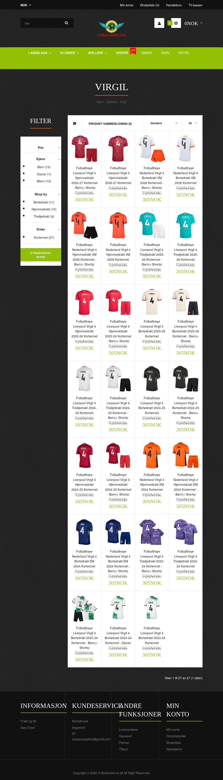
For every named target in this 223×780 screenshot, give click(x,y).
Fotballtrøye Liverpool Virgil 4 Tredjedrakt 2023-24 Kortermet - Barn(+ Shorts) (152, 561)
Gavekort (125, 736)
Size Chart (27, 727)
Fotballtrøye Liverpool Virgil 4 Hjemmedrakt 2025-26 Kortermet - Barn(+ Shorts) (118, 331)
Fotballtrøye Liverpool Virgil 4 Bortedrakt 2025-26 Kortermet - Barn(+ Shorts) (185, 331)
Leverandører (128, 729)
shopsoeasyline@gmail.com (91, 739)
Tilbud (123, 749)
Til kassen (196, 5)
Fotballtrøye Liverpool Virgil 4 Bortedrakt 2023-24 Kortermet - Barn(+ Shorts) (84, 638)
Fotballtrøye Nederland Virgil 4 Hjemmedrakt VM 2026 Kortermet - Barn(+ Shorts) (84, 254)
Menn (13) (44, 181)
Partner (124, 742)
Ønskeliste (173, 742)
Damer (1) (44, 174)
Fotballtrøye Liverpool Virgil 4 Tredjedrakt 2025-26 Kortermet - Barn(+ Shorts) (152, 254)
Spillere (112, 102)
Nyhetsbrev (174, 749)
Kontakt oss (80, 721)
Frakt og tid (28, 721)
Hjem (100, 102)
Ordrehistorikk (176, 736)
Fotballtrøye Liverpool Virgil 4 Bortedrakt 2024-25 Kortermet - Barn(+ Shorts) (185, 408)
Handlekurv (174, 5)
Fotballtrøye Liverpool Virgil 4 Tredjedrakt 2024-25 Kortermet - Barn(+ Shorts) (118, 408)
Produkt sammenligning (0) (110, 124)
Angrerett (78, 727)
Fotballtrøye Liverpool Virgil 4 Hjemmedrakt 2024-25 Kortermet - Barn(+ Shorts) (118, 484)
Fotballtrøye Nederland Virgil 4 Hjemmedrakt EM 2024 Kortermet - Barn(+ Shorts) (185, 484)
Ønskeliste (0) (149, 5)
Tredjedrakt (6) (44, 216)
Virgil (123, 102)
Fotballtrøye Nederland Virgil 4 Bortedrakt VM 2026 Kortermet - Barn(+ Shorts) (152, 178)
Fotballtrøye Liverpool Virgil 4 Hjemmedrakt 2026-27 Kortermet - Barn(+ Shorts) (84, 178)
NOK (23, 5)
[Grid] (74, 123)
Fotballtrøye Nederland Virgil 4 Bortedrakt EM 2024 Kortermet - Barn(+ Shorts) (118, 561)
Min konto (126, 5)
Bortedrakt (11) (44, 202)
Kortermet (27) (44, 237)
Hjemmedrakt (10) (44, 209)
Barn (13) (44, 167)
